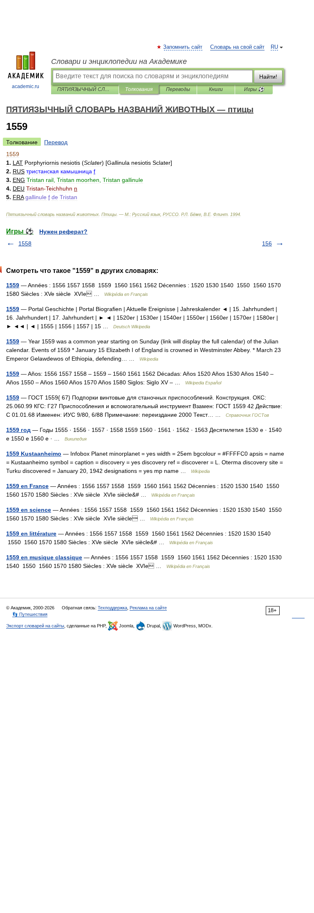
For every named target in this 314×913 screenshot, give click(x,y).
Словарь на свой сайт (237, 47)
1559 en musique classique (44, 557)
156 (267, 243)
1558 (24, 243)
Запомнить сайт (183, 47)
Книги (216, 89)
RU (274, 47)
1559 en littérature (31, 533)
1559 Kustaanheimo (33, 453)
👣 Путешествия (29, 614)
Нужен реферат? (63, 231)
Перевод (55, 142)
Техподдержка (112, 607)
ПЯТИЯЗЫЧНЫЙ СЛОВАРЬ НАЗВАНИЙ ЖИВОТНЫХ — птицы (84, 89)
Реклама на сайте (148, 607)
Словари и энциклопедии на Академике (119, 61)
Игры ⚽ (254, 89)
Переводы (178, 89)
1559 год (18, 430)
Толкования (139, 89)
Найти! (268, 76)
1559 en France (27, 486)
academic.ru (25, 86)
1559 (12, 285)
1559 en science (28, 509)
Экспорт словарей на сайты (35, 625)
